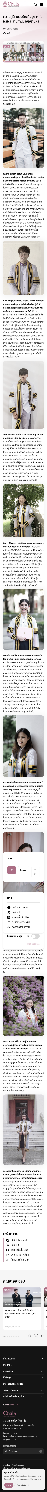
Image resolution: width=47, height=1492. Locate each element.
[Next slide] (40, 1336)
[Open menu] (41, 4)
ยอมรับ (8, 1485)
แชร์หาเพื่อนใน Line (19, 1249)
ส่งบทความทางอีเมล (20, 1254)
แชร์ (8, 33)
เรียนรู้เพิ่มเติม (21, 1485)
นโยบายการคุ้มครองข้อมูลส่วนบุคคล (16, 1468)
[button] (4, 1336)
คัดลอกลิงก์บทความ (20, 1259)
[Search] (35, 4)
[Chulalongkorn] (11, 4)
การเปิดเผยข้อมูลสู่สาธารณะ (13, 1465)
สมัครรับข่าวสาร (9, 1446)
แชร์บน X (15, 1245)
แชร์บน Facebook (19, 1240)
